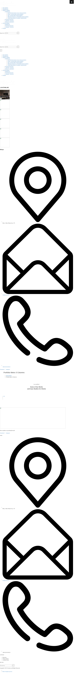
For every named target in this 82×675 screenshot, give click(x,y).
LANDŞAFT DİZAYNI (9, 20)
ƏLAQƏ (4, 28)
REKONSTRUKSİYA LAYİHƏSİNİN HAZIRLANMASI (18, 16)
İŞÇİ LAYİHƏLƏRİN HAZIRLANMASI (15, 15)
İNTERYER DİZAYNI (9, 19)
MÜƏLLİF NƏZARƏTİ (9, 22)
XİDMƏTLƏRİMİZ (6, 10)
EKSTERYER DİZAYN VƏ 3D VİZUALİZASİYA (17, 13)
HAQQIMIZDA (5, 9)
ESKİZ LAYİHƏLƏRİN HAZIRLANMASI (15, 14)
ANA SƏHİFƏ (5, 7)
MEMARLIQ (7, 11)
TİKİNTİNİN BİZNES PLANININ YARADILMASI (17, 18)
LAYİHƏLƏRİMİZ (6, 23)
